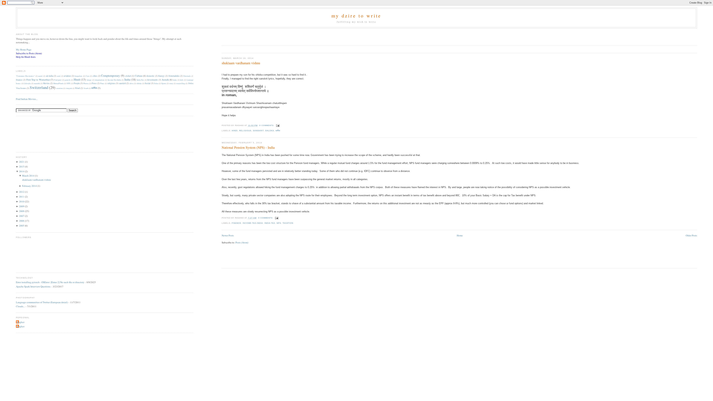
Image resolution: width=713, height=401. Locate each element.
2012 (22, 191)
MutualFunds (58, 83)
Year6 (86, 88)
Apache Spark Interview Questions (33, 286)
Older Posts (691, 235)
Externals (187, 76)
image (89, 80)
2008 (22, 211)
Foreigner (57, 80)
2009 (22, 206)
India (127, 79)
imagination (99, 80)
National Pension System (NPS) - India (248, 147)
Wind (77, 88)
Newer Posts (228, 235)
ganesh (67, 80)
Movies (46, 83)
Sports (163, 83)
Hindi (235, 131)
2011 (22, 196)
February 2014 (29, 186)
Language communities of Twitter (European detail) (42, 302)
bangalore (78, 76)
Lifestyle (27, 83)
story (171, 83)
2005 (22, 225)
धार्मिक (278, 131)
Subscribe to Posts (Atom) (29, 53)
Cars (87, 76)
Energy (161, 75)
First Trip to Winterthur (38, 79)
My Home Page (23, 49)
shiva (131, 83)
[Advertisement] (265, 35)
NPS (279, 223)
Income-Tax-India (253, 223)
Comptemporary (110, 75)
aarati (40, 76)
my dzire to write (356, 15)
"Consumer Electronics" (25, 76)
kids (181, 80)
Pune (102, 83)
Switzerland (39, 87)
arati (59, 76)
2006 (22, 220)
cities (95, 75)
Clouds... (20, 306)
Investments (152, 79)
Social (147, 83)
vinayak (69, 88)
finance (236, 223)
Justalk (165, 79)
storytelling (180, 83)
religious (245, 131)
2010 (22, 201)
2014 (22, 171)
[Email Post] (277, 125)
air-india (49, 75)
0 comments (266, 125)
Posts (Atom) (241, 242)
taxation (288, 223)
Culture (138, 75)
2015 (22, 166)
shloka (269, 131)
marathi (37, 83)
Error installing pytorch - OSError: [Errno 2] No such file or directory (50, 282)
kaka (175, 80)
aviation (67, 75)
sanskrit (258, 131)
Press (94, 83)
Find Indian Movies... (27, 99)
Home (460, 235)
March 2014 (28, 175)
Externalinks (174, 75)
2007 (22, 216)
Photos (86, 83)
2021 (22, 161)
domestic (150, 75)
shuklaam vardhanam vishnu (241, 63)
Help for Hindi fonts (26, 56)
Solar (156, 83)
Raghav (21, 322)
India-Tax (269, 223)
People (77, 83)
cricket (128, 75)
